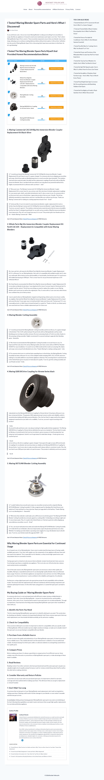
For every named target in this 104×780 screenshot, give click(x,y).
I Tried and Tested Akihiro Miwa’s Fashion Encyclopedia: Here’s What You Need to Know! (85, 31)
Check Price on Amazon (56, 68)
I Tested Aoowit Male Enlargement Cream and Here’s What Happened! (27, 751)
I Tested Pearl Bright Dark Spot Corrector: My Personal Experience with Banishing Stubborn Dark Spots (86, 84)
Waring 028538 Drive (18, 371)
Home (25, 9)
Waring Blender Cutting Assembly (23, 315)
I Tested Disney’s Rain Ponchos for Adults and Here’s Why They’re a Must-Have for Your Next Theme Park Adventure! (35, 748)
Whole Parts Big (15, 224)
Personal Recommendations (42, 9)
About (31, 9)
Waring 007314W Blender (20, 463)
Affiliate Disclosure (58, 9)
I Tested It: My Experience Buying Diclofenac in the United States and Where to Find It (31, 756)
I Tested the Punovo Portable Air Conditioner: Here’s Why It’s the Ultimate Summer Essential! (85, 40)
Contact (77, 9)
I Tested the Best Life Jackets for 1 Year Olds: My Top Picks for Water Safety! (28, 754)
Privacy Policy (70, 9)
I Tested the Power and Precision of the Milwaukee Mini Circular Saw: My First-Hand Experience (86, 54)
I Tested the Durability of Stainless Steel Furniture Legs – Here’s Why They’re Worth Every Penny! (86, 75)
